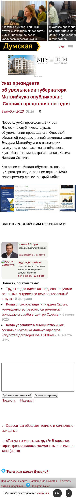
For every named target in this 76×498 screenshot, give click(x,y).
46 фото (40, 255)
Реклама (38, 76)
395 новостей (26, 255)
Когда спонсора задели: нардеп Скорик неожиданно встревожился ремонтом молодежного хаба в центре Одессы (34, 309)
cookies (43, 493)
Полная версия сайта (14, 480)
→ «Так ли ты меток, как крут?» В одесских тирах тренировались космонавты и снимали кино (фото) (37, 446)
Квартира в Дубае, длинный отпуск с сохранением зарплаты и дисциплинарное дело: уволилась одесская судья (23, 32)
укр (61, 46)
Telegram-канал (41, 486)
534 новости (25, 275)
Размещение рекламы (43, 480)
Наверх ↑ (27, 400)
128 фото (39, 275)
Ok (57, 493)
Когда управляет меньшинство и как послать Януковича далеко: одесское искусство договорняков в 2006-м (32, 330)
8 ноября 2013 (12, 111)
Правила (8, 400)
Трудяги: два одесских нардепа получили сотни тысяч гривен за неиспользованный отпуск (36, 294)
